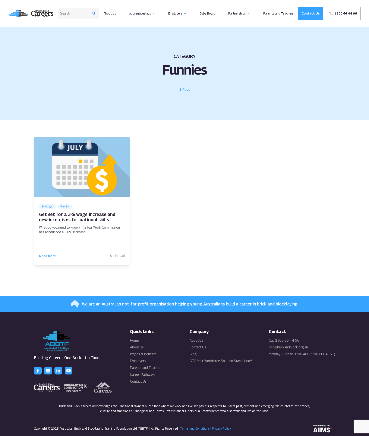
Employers (175, 13)
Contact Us (138, 381)
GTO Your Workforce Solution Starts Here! (221, 361)
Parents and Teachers (278, 13)
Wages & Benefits (143, 354)
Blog (193, 354)
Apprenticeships (140, 13)
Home (134, 340)
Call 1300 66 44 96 (284, 340)
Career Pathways (142, 375)
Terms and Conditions (195, 428)
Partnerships (237, 13)
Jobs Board (207, 13)
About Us (110, 13)
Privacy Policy (221, 428)
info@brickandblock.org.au (288, 347)
